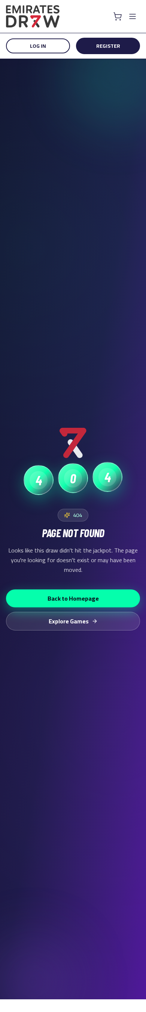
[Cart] (117, 16)
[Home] (33, 16)
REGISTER (108, 46)
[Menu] (132, 16)
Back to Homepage (73, 598)
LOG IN (38, 46)
